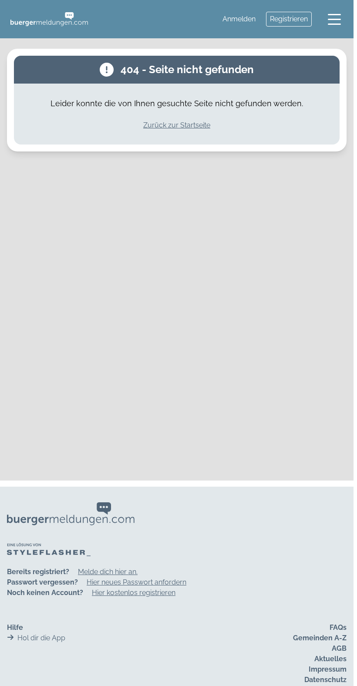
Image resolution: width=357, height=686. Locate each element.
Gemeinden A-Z (320, 638)
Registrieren (289, 19)
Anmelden (239, 19)
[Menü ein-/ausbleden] (334, 19)
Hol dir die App (41, 638)
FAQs (338, 627)
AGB (339, 648)
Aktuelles (330, 659)
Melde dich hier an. (108, 572)
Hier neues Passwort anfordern (136, 582)
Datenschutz (325, 680)
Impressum (328, 669)
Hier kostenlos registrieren (133, 592)
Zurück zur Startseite (176, 125)
